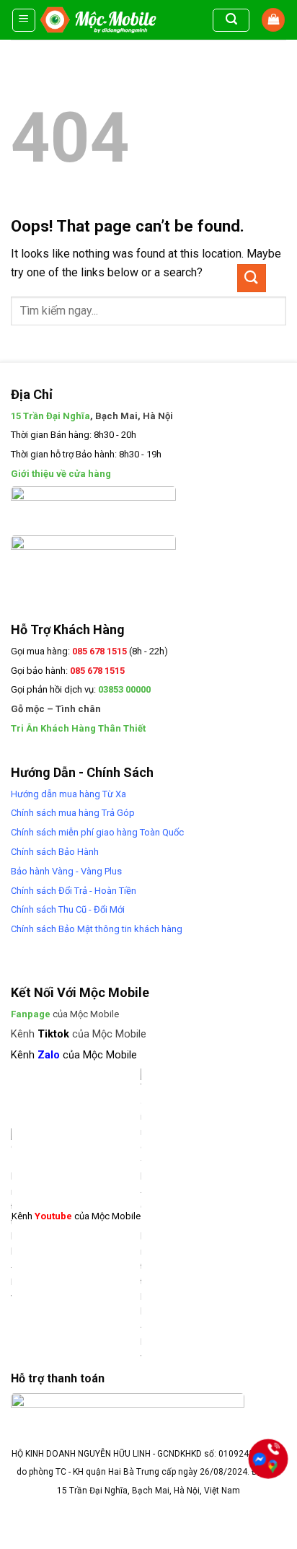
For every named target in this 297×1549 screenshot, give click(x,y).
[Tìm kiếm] (231, 20)
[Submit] (251, 278)
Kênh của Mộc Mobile (78, 1034)
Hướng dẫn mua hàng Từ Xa (68, 794)
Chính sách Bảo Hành (55, 851)
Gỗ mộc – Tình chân (56, 708)
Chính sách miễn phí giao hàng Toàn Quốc (97, 832)
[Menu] (24, 20)
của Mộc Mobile (65, 1014)
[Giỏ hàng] (273, 20)
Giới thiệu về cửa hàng (61, 473)
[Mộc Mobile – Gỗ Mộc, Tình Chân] (98, 19)
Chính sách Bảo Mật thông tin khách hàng (96, 928)
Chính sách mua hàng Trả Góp (73, 812)
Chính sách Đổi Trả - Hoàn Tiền (73, 890)
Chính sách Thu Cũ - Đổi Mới (68, 909)
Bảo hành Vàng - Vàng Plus (66, 871)
